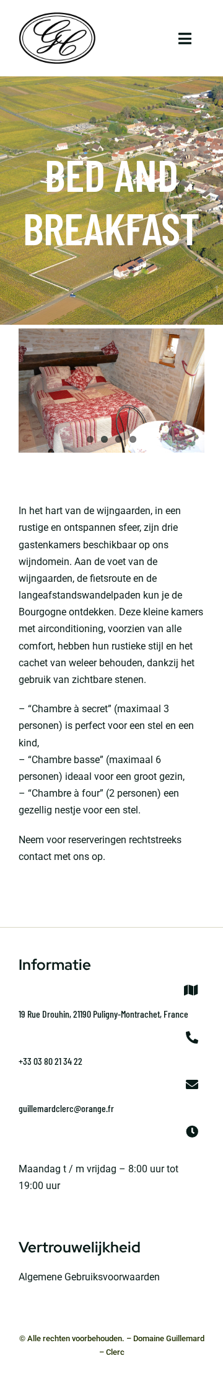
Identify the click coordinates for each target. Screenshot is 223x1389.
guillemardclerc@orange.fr (66, 1108)
